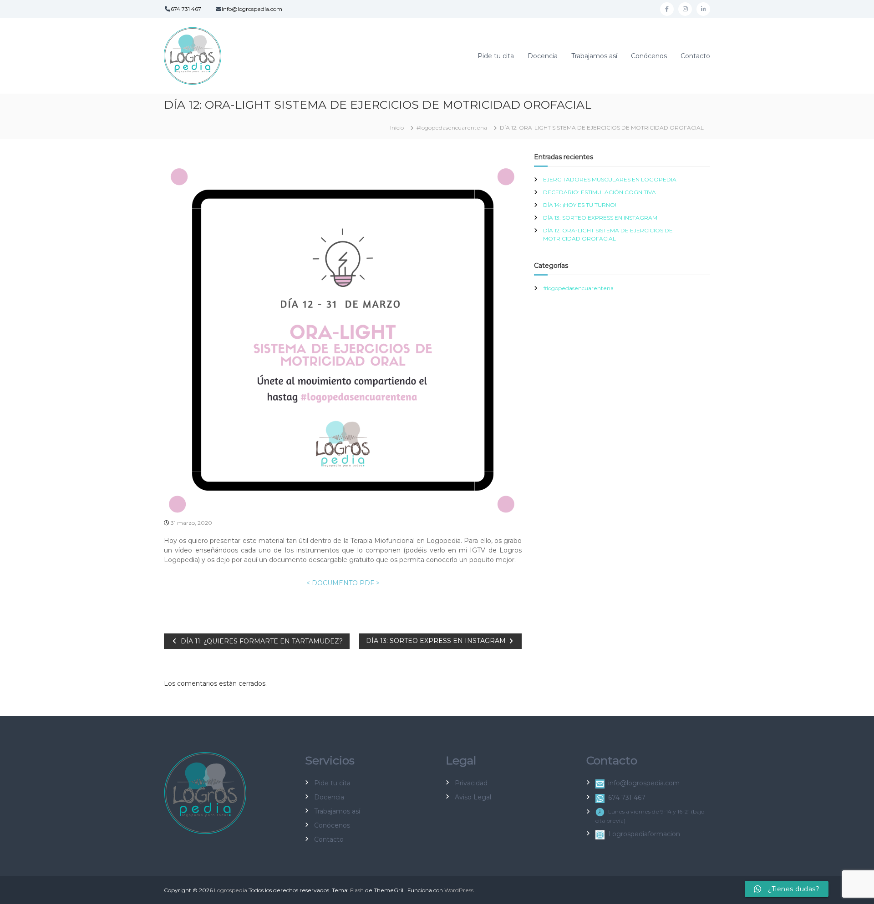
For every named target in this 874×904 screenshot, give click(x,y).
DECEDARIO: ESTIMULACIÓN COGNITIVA (599, 192)
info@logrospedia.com (252, 8)
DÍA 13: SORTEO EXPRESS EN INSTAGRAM (600, 217)
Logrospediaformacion (644, 834)
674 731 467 (186, 8)
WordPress (458, 890)
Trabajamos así (594, 56)
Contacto (695, 56)
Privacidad (471, 783)
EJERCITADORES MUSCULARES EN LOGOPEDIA (609, 179)
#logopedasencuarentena (452, 127)
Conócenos (649, 56)
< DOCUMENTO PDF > (343, 583)
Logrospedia (230, 890)
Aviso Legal (473, 797)
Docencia (543, 56)
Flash (357, 890)
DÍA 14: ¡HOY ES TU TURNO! (579, 204)
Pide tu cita (496, 56)
